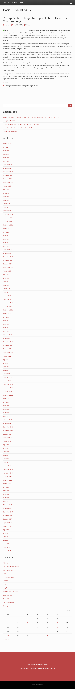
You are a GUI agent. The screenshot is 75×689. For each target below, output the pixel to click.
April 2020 (6, 413)
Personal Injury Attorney (10, 591)
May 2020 (6, 409)
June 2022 (6, 321)
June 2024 (6, 235)
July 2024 (6, 232)
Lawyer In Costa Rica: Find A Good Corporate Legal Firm (21, 124)
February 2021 (7, 377)
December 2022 (8, 299)
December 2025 (8, 172)
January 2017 (7, 551)
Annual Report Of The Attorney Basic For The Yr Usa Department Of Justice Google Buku (31, 117)
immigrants (25, 86)
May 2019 (6, 452)
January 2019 (7, 466)
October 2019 (7, 434)
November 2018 (8, 473)
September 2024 (8, 225)
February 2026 (7, 165)
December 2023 (8, 257)
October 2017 (7, 519)
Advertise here (7, 595)
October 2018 (7, 476)
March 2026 (6, 161)
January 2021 (7, 381)
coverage (8, 86)
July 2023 (6, 274)
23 (47, 631)
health (19, 86)
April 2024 (6, 243)
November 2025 (8, 175)
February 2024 (7, 250)
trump (36, 86)
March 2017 (6, 544)
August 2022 (7, 313)
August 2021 (7, 356)
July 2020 (6, 402)
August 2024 (7, 228)
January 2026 (7, 168)
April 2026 (6, 158)
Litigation (6, 588)
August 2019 (7, 441)
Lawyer (5, 581)
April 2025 (6, 200)
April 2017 (6, 540)
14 (27, 627)
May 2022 (6, 324)
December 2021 (8, 342)
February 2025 (7, 207)
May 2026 (6, 154)
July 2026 (6, 147)
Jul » (9, 639)
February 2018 (7, 505)
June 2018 (6, 491)
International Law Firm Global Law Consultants (18, 128)
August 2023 (7, 271)
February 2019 (7, 462)
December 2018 (8, 469)
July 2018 (6, 487)
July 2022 (6, 317)
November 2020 (8, 388)
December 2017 (8, 512)
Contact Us (6, 599)
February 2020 (7, 420)
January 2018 (7, 508)
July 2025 (6, 189)
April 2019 (6, 455)
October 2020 (7, 391)
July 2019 (6, 444)
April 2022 (6, 328)
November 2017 (8, 515)
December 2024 (8, 214)
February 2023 (7, 292)
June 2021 (6, 363)
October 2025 (7, 179)
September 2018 (8, 480)
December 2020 (8, 384)
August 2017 (7, 526)
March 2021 (6, 374)
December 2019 (8, 427)
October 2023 (7, 264)
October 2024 (7, 221)
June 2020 (6, 406)
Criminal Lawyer (8, 570)
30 (47, 635)
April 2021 (6, 370)
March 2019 (6, 459)
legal (31, 86)
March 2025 (6, 204)
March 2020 (6, 416)
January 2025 (7, 211)
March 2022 (6, 331)
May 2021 (6, 367)
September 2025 (8, 182)
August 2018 (7, 484)
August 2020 (7, 398)
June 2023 (6, 278)
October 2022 (7, 306)
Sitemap (5, 606)
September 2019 (8, 437)
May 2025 (6, 196)
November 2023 (8, 260)
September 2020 (8, 395)
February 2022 (7, 335)
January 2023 (7, 296)
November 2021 (8, 345)
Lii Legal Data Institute (10, 121)
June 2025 (6, 193)
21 (27, 631)
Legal (6, 82)
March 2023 (6, 289)
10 (57, 623)
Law (4, 574)
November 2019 (8, 430)
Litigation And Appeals (10, 131)
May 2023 (6, 282)
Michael (27, 25)
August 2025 (7, 186)
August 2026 (7, 143)
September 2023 (8, 267)
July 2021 (6, 360)
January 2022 (7, 338)
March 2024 (6, 246)
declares (14, 86)
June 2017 (6, 533)
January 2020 (7, 423)
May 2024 (6, 239)
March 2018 (6, 501)
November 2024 (8, 218)
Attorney (5, 563)
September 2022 (8, 310)
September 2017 (8, 523)
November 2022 (8, 303)
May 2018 (6, 494)
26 (8, 635)
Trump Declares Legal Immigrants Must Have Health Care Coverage (37, 19)
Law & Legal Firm (8, 577)
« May (5, 639)
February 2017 (7, 547)
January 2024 (7, 253)
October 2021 (7, 349)
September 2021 (8, 352)
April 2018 (6, 498)
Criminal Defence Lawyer (11, 566)
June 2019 (6, 448)
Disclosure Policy (8, 602)
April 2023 (6, 285)
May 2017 (6, 537)
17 (57, 627)
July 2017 (6, 530)
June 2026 (6, 150)
